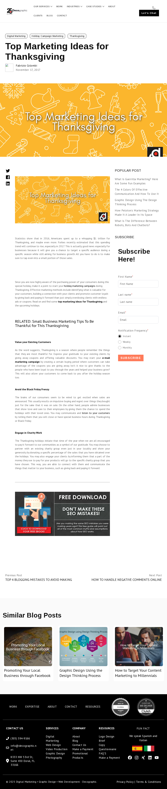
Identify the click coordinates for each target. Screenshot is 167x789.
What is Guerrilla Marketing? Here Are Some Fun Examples (136, 181)
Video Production (56, 749)
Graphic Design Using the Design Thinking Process (136, 202)
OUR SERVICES (42, 6)
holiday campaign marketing (47, 36)
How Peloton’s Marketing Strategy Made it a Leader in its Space (137, 213)
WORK (59, 6)
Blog (75, 741)
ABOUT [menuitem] (52, 706)
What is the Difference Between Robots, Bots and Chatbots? (136, 223)
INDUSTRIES (73, 6)
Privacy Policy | (126, 782)
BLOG (50, 16)
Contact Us (79, 745)
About (76, 736)
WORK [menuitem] (13, 706)
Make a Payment (82, 749)
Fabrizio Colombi (26, 65)
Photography (54, 757)
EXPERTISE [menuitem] (32, 706)
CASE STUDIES (94, 6)
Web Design (53, 745)
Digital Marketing (16, 36)
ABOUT (111, 6)
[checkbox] (138, 342)
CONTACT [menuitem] (71, 706)
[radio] (138, 336)
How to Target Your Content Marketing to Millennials (138, 673)
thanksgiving (76, 36)
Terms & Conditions (148, 782)
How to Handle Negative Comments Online (126, 580)
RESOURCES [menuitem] (92, 706)
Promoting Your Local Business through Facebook (27, 673)
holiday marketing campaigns (79, 285)
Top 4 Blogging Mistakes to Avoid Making (38, 580)
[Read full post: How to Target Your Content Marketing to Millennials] (139, 646)
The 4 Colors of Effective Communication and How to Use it (137, 192)
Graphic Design (55, 753)
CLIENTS (38, 16)
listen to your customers (96, 413)
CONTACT (62, 16)
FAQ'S (102, 753)
